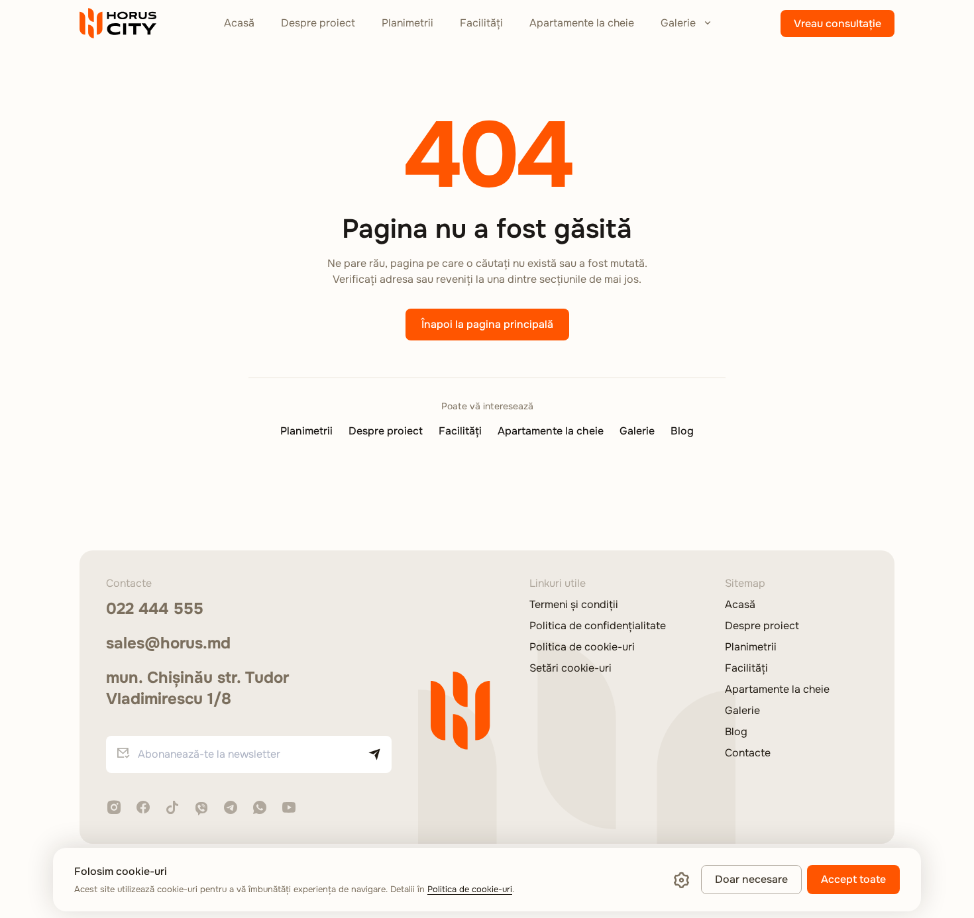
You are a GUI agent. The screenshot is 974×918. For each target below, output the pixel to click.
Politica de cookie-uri (582, 647)
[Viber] (201, 809)
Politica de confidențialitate (597, 626)
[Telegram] (231, 808)
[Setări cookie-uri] (681, 879)
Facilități (481, 23)
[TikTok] (172, 808)
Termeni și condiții (573, 604)
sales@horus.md (168, 643)
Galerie (678, 23)
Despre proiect (318, 23)
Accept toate (853, 879)
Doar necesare (751, 879)
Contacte (748, 753)
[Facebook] (143, 808)
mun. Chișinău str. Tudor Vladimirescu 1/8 (197, 688)
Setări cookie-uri (570, 668)
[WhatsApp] (260, 808)
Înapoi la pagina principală (487, 324)
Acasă (239, 23)
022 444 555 (154, 609)
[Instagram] (114, 808)
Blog (682, 431)
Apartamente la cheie (581, 23)
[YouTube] (289, 808)
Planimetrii (407, 23)
